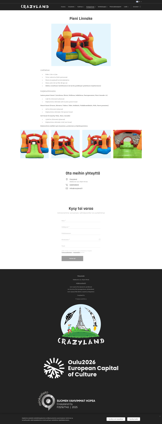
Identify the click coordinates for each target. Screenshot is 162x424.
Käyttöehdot (76, 252)
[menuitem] (64, 7)
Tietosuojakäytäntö (67, 252)
